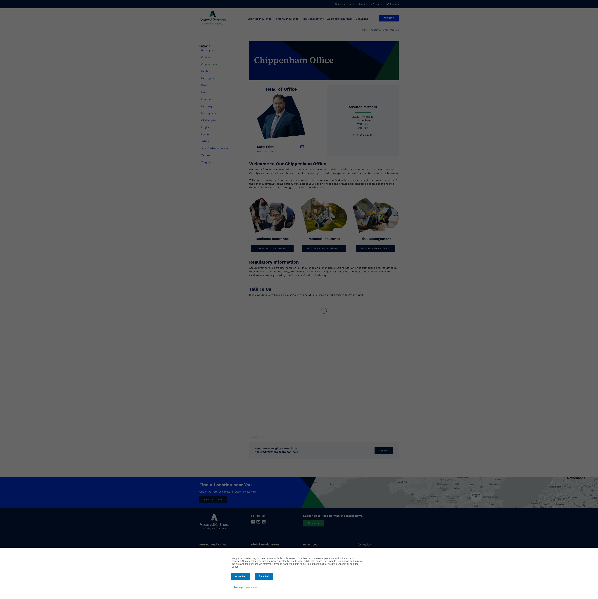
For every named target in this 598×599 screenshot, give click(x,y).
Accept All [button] (240, 576)
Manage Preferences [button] (245, 587)
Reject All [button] (264, 576)
